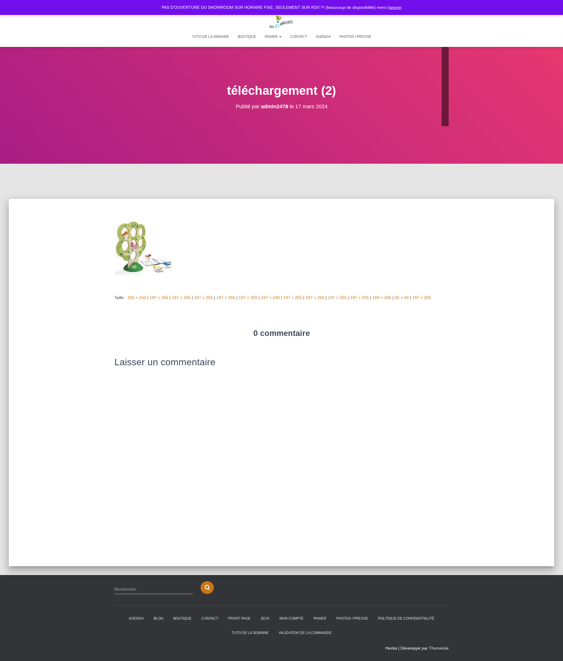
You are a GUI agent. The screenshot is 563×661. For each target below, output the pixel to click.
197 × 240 (270, 297)
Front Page (239, 618)
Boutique (247, 37)
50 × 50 (402, 297)
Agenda (323, 37)
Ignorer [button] (395, 7)
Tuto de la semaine (210, 37)
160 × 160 (381, 297)
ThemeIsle (439, 648)
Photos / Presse (355, 37)
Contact (298, 37)
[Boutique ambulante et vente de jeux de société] (281, 22)
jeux (264, 618)
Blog (158, 618)
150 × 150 (136, 297)
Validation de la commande (305, 633)
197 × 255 (159, 297)
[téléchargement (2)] (143, 247)
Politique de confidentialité (406, 618)
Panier (272, 37)
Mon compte (291, 618)
